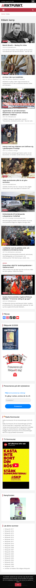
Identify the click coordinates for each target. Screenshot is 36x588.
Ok (18, 584)
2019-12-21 (6, 150)
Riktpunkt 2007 (9, 550)
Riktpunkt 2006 (9, 552)
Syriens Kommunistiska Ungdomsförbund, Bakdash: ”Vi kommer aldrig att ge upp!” (17, 298)
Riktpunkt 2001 (9, 562)
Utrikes (5, 106)
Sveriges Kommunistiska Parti (17, 218)
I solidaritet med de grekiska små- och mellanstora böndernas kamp (16, 249)
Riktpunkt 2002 (9, 560)
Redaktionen (12, 47)
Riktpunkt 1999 (9, 566)
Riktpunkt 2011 (9, 541)
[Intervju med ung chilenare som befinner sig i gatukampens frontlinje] (18, 134)
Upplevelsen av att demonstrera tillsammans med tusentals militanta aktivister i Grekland (15, 113)
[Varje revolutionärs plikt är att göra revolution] (18, 168)
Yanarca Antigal (13, 150)
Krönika (5, 73)
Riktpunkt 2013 (9, 537)
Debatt (5, 244)
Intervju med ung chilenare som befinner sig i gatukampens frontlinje (18, 147)
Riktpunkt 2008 (9, 547)
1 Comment (21, 79)
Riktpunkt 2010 (9, 543)
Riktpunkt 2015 (9, 533)
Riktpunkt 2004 (9, 556)
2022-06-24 (6, 79)
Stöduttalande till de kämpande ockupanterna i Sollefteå (14, 215)
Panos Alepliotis (13, 79)
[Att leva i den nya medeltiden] (18, 65)
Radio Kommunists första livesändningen (15, 420)
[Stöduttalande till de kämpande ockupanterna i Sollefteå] (18, 202)
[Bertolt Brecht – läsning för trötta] (18, 33)
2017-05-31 (6, 218)
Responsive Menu (33, 1)
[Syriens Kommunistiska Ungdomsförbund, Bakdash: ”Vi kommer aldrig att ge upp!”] (18, 285)
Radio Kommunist (12, 417)
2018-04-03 (6, 184)
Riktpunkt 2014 (9, 535)
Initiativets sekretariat (15, 252)
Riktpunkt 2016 (9, 531)
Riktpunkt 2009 (9, 545)
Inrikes (5, 210)
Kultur (5, 41)
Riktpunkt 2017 (9, 529)
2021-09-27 (6, 117)
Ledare (5, 176)
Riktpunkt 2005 (9, 554)
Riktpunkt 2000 (9, 564)
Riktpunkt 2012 (9, 539)
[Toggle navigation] (3, 10)
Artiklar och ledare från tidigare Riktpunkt (17, 568)
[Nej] (34, 581)
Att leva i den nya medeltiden (13, 77)
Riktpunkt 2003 (9, 558)
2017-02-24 (6, 252)
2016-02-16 (6, 301)
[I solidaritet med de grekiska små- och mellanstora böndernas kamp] (18, 236)
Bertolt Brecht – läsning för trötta (15, 45)
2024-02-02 (6, 47)
